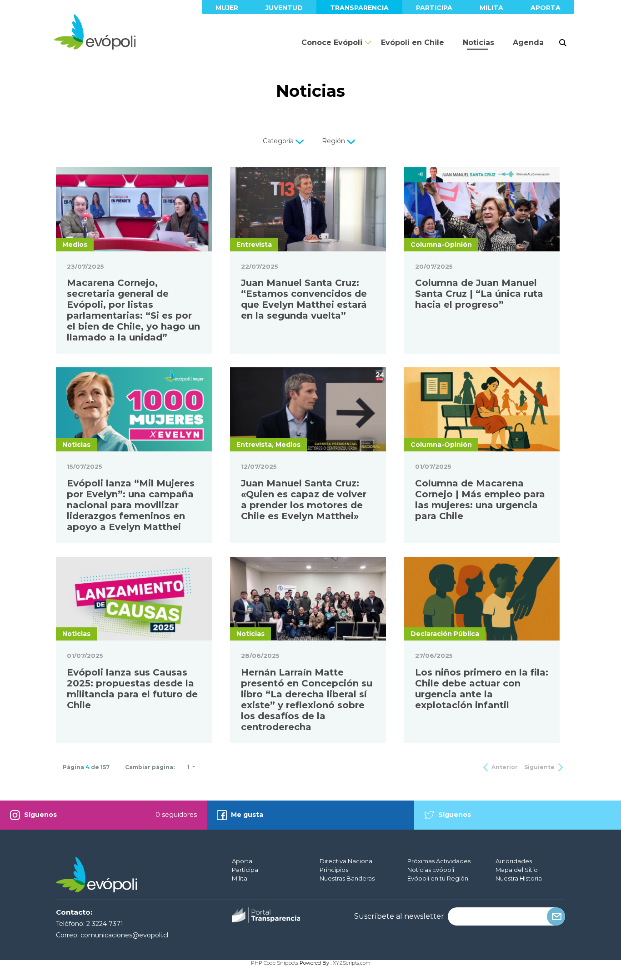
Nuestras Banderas (347, 878)
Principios (334, 869)
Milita (491, 8)
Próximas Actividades (439, 861)
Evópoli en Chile (412, 42)
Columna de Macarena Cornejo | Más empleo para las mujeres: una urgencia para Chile (480, 499)
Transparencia (359, 8)
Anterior (504, 767)
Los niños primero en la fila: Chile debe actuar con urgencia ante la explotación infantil (481, 689)
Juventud (284, 8)
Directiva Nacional (347, 861)
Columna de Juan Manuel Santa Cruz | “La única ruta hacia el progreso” (479, 293)
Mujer (226, 8)
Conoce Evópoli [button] (331, 42)
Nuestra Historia (519, 878)
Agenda (528, 42)
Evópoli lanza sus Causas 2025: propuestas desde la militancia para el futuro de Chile (132, 689)
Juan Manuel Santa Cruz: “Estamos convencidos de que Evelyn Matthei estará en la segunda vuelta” (304, 299)
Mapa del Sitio (517, 869)
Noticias (478, 42)
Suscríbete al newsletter (399, 916)
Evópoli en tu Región (437, 878)
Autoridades (514, 861)
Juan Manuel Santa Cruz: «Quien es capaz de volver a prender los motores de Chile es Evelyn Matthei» (303, 499)
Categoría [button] (279, 141)
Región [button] (334, 141)
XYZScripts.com (352, 963)
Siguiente (540, 767)
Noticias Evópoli (430, 869)
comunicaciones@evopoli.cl (124, 935)
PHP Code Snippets (274, 963)
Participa (434, 8)
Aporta (546, 8)
